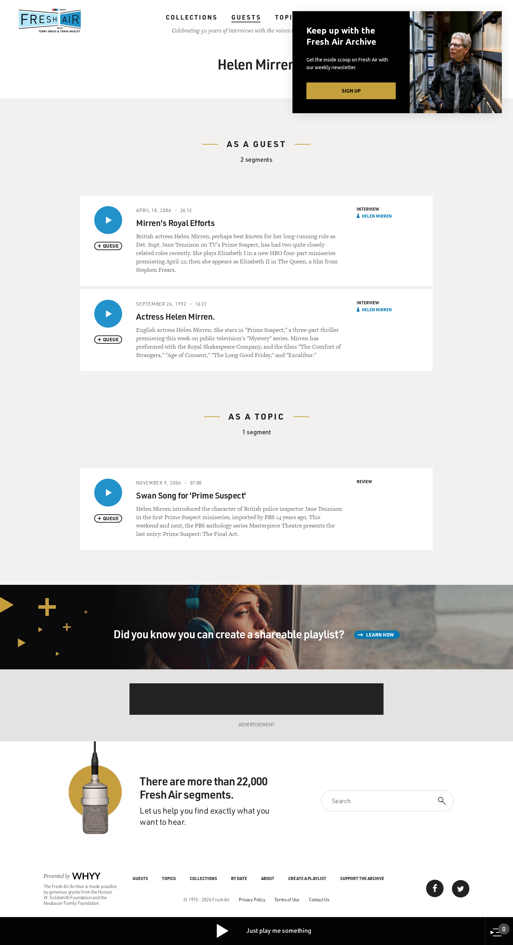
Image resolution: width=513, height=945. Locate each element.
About (267, 878)
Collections (191, 17)
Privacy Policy (252, 899)
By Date (239, 878)
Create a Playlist (307, 878)
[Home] (49, 21)
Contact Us (319, 899)
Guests (246, 17)
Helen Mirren (377, 216)
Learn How (380, 634)
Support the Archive (362, 878)
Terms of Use (286, 899)
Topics (289, 17)
